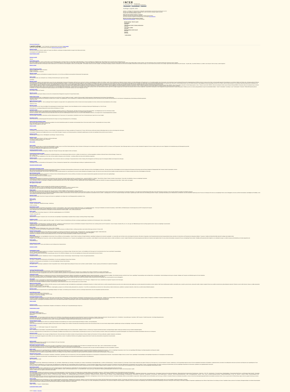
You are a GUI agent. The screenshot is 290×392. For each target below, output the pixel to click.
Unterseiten (39, 390)
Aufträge (35, 390)
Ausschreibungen (152, 16)
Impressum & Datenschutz (34, 44)
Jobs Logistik (65, 46)
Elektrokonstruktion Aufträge (57, 47)
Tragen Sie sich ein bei (129, 19)
